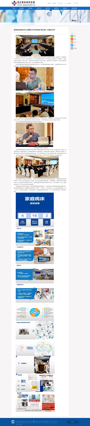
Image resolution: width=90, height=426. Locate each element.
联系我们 (54, 3)
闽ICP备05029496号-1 (29, 421)
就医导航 (47, 8)
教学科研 (39, 8)
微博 (75, 39)
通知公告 (49, 3)
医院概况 (21, 8)
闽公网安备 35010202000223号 (39, 421)
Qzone (75, 42)
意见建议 (69, 3)
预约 (62, 3)
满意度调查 (74, 8)
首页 (14, 8)
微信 (75, 36)
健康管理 (56, 8)
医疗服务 (30, 8)
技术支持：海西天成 (19, 424)
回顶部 (75, 48)
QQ (74, 45)
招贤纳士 (65, 8)
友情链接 (72, 421)
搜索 (77, 3)
